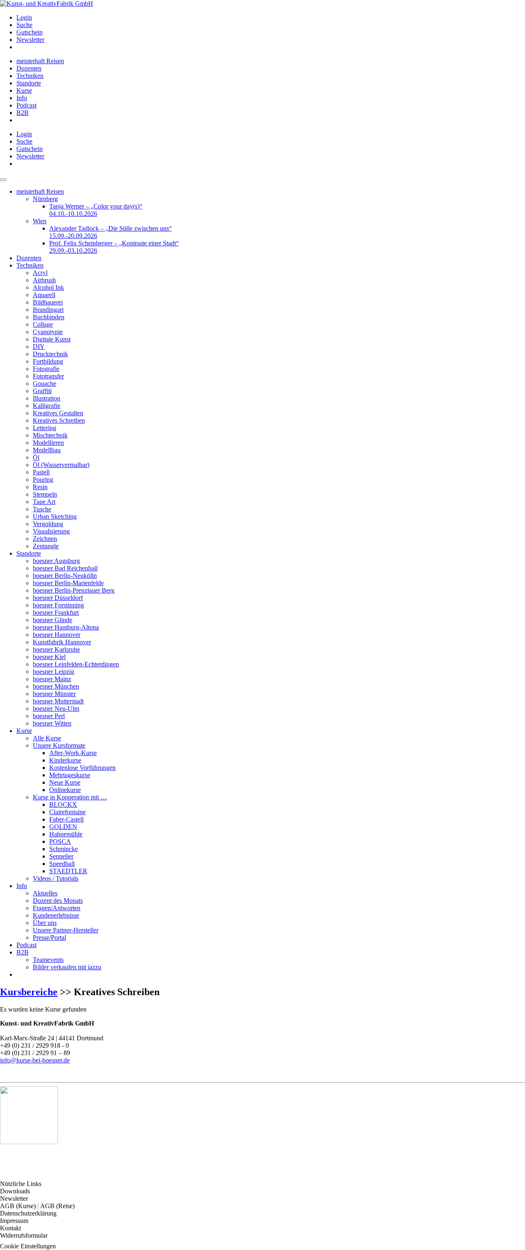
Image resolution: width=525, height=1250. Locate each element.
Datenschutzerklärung (28, 1213)
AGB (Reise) (57, 1205)
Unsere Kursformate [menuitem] (59, 745)
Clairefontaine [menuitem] (67, 811)
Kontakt (10, 1228)
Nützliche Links (20, 1183)
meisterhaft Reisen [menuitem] (40, 60)
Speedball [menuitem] (62, 863)
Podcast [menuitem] (26, 105)
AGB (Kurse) (18, 1205)
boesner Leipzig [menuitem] (53, 671)
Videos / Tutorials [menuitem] (55, 878)
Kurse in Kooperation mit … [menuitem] (70, 797)
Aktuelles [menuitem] (45, 893)
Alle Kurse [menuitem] (47, 738)
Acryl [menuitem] (40, 272)
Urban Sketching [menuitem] (55, 516)
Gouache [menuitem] (44, 383)
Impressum (14, 1220)
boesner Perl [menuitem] (49, 715)
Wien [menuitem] (39, 220)
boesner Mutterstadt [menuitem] (58, 701)
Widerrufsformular (24, 1235)
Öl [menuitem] (36, 457)
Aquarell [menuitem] (44, 294)
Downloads (15, 1191)
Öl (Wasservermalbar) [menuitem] (61, 464)
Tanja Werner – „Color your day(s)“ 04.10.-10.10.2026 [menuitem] (95, 210)
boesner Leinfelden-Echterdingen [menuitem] (76, 664)
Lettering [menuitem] (44, 427)
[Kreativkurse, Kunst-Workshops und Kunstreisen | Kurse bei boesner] (46, 3)
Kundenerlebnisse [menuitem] (56, 915)
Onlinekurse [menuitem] (65, 789)
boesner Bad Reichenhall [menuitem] (65, 568)
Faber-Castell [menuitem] (66, 819)
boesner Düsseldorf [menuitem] (58, 597)
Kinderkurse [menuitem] (65, 760)
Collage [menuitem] (43, 324)
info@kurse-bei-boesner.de (35, 1060)
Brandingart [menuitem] (48, 309)
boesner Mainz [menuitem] (52, 678)
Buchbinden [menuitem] (48, 317)
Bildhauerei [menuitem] (48, 302)
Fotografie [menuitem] (46, 368)
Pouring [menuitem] (43, 479)
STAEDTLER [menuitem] (68, 871)
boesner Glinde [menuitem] (52, 619)
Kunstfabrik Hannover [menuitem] (62, 642)
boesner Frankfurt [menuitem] (56, 612)
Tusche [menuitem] (42, 509)
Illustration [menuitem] (46, 398)
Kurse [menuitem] (24, 90)
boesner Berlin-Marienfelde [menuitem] (68, 582)
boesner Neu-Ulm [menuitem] (56, 708)
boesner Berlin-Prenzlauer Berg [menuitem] (73, 590)
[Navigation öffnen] (3, 180)
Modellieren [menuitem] (48, 442)
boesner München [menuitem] (56, 686)
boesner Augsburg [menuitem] (56, 560)
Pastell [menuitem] (41, 472)
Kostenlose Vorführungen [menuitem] (82, 767)
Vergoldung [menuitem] (48, 523)
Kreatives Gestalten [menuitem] (58, 413)
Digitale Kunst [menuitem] (52, 339)
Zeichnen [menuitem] (45, 538)
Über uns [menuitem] (45, 922)
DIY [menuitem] (39, 346)
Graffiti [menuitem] (42, 390)
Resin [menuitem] (40, 486)
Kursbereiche (28, 992)
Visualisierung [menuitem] (51, 531)
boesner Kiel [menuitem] (49, 656)
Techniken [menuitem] (29, 75)
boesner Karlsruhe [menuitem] (56, 649)
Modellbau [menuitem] (47, 449)
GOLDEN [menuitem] (63, 826)
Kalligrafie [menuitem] (46, 405)
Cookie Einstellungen (28, 1246)
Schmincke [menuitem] (63, 848)
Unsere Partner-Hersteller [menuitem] (65, 930)
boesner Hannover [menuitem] (56, 634)
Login (24, 17)
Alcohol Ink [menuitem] (48, 287)
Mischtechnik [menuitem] (50, 435)
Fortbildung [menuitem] (48, 361)
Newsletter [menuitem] (30, 39)
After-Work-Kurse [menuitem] (73, 752)
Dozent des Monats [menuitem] (58, 900)
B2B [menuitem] (22, 112)
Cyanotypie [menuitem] (48, 331)
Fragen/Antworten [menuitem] (56, 907)
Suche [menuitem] (24, 24)
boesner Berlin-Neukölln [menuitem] (65, 575)
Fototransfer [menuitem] (48, 376)
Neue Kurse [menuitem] (64, 782)
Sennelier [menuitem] (61, 856)
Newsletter (14, 1198)
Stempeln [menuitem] (45, 494)
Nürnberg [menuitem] (45, 198)
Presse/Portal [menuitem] (49, 937)
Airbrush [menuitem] (44, 280)
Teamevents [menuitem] (48, 959)
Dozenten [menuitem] (28, 68)
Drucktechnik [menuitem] (50, 353)
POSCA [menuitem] (60, 841)
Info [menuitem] (21, 97)
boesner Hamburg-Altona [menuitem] (66, 627)
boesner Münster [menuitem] (54, 693)
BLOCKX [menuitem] (63, 804)
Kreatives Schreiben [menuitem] (59, 420)
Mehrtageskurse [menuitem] (69, 775)
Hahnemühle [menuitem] (65, 834)
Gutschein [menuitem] (29, 32)
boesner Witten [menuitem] (52, 723)
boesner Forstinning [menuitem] (58, 605)
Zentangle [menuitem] (46, 546)
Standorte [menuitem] (28, 83)
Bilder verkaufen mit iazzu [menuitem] (67, 967)
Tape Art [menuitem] (44, 501)
